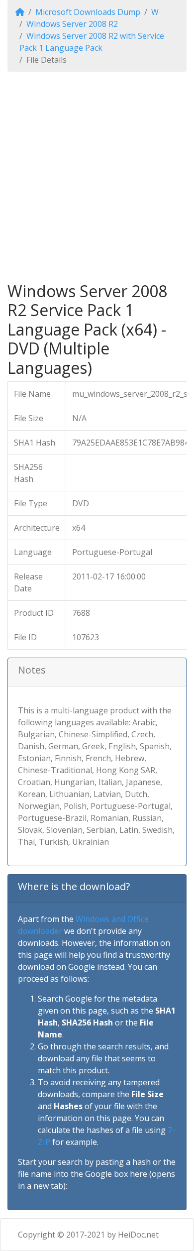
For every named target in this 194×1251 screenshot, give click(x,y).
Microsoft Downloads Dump (87, 11)
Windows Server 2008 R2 (72, 23)
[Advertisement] (97, 177)
